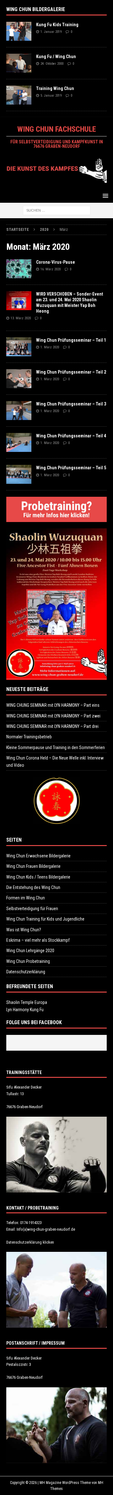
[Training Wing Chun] (18, 95)
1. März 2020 (49, 347)
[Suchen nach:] (56, 210)
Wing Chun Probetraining (28, 961)
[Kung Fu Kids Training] (18, 31)
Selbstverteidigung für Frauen (32, 908)
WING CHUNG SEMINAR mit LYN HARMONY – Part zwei (53, 715)
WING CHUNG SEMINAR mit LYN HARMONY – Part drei (52, 726)
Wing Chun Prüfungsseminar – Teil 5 (71, 467)
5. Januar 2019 (51, 95)
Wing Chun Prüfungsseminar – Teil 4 (71, 435)
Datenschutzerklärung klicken (30, 1242)
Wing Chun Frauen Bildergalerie (33, 866)
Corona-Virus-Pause (55, 262)
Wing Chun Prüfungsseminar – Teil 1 (71, 340)
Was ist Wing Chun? (23, 929)
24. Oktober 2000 (51, 64)
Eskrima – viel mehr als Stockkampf (38, 940)
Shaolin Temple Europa (26, 1002)
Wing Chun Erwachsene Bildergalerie (38, 855)
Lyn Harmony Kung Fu (25, 1009)
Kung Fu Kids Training (57, 24)
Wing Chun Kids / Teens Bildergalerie (38, 877)
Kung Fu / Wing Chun (56, 56)
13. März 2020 (21, 318)
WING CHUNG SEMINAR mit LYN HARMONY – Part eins (53, 705)
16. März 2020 (50, 269)
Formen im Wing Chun (25, 897)
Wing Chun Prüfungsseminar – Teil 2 (71, 372)
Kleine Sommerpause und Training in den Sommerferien (55, 747)
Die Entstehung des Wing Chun (33, 887)
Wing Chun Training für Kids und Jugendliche (45, 919)
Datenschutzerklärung (25, 971)
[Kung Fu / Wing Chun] (18, 63)
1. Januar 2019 (51, 32)
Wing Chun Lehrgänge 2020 (30, 950)
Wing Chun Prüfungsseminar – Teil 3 (71, 403)
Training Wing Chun (55, 88)
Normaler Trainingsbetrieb (29, 736)
